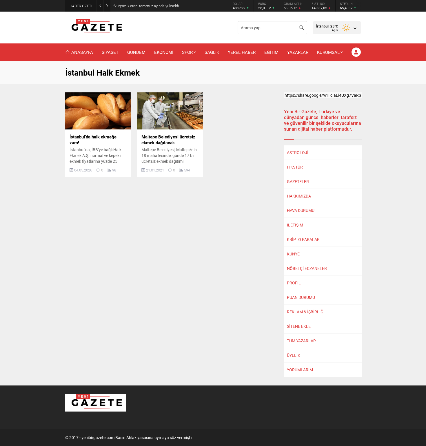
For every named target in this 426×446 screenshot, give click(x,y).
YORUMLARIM (300, 369)
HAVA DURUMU (300, 210)
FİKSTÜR (295, 167)
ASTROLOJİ (297, 152)
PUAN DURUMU (301, 297)
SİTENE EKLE (299, 326)
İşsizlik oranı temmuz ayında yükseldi (148, 5)
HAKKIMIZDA (299, 196)
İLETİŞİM (295, 225)
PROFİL (294, 283)
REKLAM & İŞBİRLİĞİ (306, 312)
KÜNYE (293, 254)
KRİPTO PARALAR (303, 239)
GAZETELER (298, 181)
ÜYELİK (293, 355)
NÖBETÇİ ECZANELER (307, 268)
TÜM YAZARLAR (301, 340)
